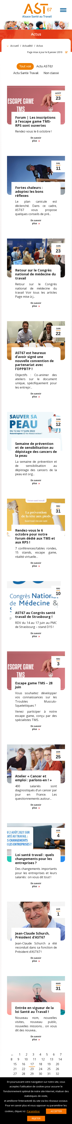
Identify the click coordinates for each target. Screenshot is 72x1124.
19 (49, 1064)
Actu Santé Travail (25, 73)
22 (23, 1069)
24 (40, 1069)
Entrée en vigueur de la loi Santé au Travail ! (34, 1009)
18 (40, 1064)
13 (51, 1059)
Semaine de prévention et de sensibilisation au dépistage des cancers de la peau (36, 449)
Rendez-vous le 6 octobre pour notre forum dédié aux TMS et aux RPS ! (35, 536)
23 (32, 1069)
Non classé (51, 73)
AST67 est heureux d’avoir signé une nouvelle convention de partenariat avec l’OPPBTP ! (34, 361)
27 (15, 1074)
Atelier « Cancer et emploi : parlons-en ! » (33, 778)
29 (32, 1074)
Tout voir (25, 66)
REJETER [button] (36, 1118)
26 (57, 1069)
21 (15, 1069)
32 (57, 1074)
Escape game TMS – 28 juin (33, 685)
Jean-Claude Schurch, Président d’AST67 (32, 935)
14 (60, 1059)
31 (49, 1074)
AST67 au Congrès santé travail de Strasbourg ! (35, 614)
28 (23, 1074)
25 (49, 1069)
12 (43, 1059)
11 (34, 1059)
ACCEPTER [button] (56, 1111)
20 (57, 1064)
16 (23, 1064)
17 (32, 1064)
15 (15, 1064)
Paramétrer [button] (33, 1111)
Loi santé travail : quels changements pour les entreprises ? (34, 859)
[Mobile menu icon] (63, 10)
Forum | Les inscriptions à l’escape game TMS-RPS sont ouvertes (35, 121)
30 (40, 1074)
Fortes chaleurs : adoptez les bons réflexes (29, 191)
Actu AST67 (44, 66)
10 (26, 1059)
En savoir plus (36, 139)
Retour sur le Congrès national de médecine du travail (35, 274)
